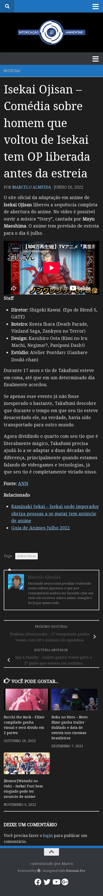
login (48, 835)
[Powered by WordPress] (38, 870)
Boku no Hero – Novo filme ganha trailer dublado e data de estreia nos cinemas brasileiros (70, 727)
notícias (12, 70)
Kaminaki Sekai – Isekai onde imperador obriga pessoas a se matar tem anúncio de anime (55, 513)
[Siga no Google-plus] (65, 882)
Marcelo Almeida (31, 187)
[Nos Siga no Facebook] (38, 882)
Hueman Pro (75, 870)
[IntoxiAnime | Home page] (51, 32)
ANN (23, 483)
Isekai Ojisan (26, 556)
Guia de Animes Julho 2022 (40, 528)
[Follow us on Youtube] (56, 882)
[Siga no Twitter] (47, 882)
